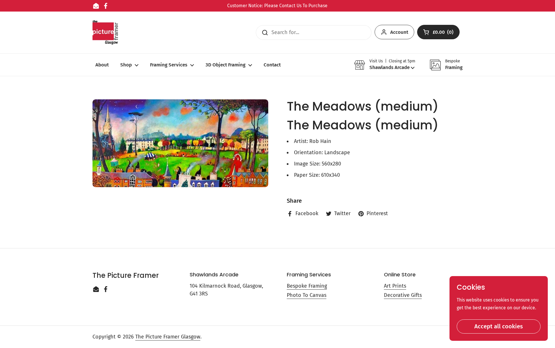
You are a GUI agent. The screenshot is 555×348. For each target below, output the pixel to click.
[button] (384, 64)
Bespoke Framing (307, 286)
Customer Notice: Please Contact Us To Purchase (277, 5)
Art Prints (395, 286)
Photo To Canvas (306, 295)
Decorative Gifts (403, 295)
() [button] (443, 33)
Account (399, 32)
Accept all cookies (498, 326)
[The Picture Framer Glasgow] (105, 32)
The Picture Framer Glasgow (167, 337)
